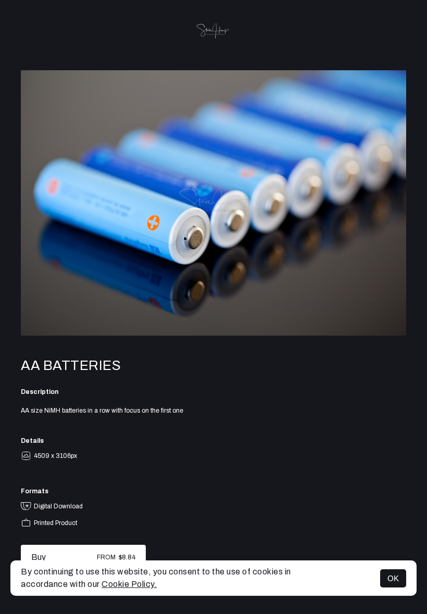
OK (393, 578)
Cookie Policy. (129, 584)
